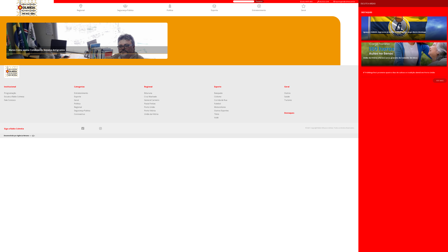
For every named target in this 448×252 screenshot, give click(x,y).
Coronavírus (79, 114)
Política (170, 10)
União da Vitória (151, 114)
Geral (303, 10)
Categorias (79, 86)
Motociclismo (220, 107)
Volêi (216, 117)
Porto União (149, 107)
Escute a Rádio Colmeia (14, 96)
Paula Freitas (150, 103)
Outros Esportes (221, 110)
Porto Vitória (150, 110)
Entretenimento (259, 10)
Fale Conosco (10, 100)
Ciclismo (217, 96)
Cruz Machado (150, 96)
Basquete (218, 93)
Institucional (10, 86)
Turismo (288, 100)
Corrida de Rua (220, 100)
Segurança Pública (125, 10)
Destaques (289, 113)
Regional (81, 10)
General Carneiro (151, 100)
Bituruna (148, 93)
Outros (287, 93)
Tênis (216, 114)
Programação (10, 93)
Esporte (214, 10)
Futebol (217, 103)
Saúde (287, 96)
